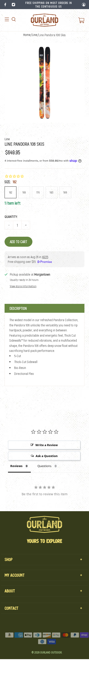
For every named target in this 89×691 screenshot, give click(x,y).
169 (24, 192)
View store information (23, 286)
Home (27, 34)
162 (10, 192)
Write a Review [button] (46, 445)
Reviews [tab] (16, 466)
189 (65, 192)
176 (37, 192)
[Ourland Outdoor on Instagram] (13, 4)
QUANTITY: (11, 216)
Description (18, 308)
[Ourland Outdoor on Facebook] (5, 4)
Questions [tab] (44, 466)
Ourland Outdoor (51, 652)
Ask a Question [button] (47, 456)
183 (51, 192)
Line (34, 34)
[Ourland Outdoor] (44, 20)
